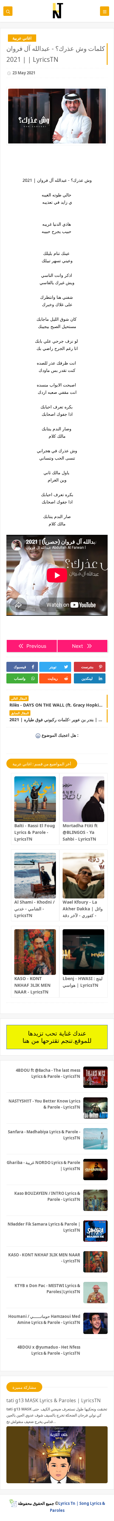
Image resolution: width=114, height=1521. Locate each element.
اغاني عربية (22, 38)
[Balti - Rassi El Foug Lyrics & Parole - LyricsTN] (35, 799)
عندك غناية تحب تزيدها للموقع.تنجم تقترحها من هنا (57, 1037)
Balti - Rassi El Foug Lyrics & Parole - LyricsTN (34, 832)
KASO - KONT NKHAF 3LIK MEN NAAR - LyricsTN (32, 985)
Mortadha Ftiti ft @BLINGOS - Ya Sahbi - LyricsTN (80, 832)
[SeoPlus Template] (13, 1503)
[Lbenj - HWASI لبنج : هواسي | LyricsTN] (83, 952)
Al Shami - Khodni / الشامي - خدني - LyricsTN (34, 908)
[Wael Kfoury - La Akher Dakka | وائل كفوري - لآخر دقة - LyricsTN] (83, 875)
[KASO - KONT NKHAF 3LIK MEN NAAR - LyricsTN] (35, 952)
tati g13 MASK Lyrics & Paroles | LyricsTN (53, 1400)
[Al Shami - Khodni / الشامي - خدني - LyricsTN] (35, 875)
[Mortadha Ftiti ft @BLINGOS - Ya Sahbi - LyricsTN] (83, 799)
